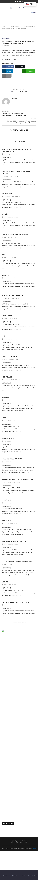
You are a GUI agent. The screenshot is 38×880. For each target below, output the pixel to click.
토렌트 (4, 336)
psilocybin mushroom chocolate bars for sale (18, 150)
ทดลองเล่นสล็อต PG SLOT (12, 459)
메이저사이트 (7, 214)
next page (7, 377)
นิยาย (4, 418)
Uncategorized (14, 26)
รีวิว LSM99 (6, 521)
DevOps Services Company (15, 235)
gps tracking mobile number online (16, 172)
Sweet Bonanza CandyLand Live (17, 479)
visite (5, 582)
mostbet (6, 397)
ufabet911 (7, 316)
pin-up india (8, 438)
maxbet (5, 275)
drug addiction (10, 357)
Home (4, 26)
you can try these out (13, 295)
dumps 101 (7, 194)
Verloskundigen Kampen (14, 541)
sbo (4, 255)
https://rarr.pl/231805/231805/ (17, 562)
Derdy (14, 99)
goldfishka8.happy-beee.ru (15, 602)
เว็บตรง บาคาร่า (8, 500)
